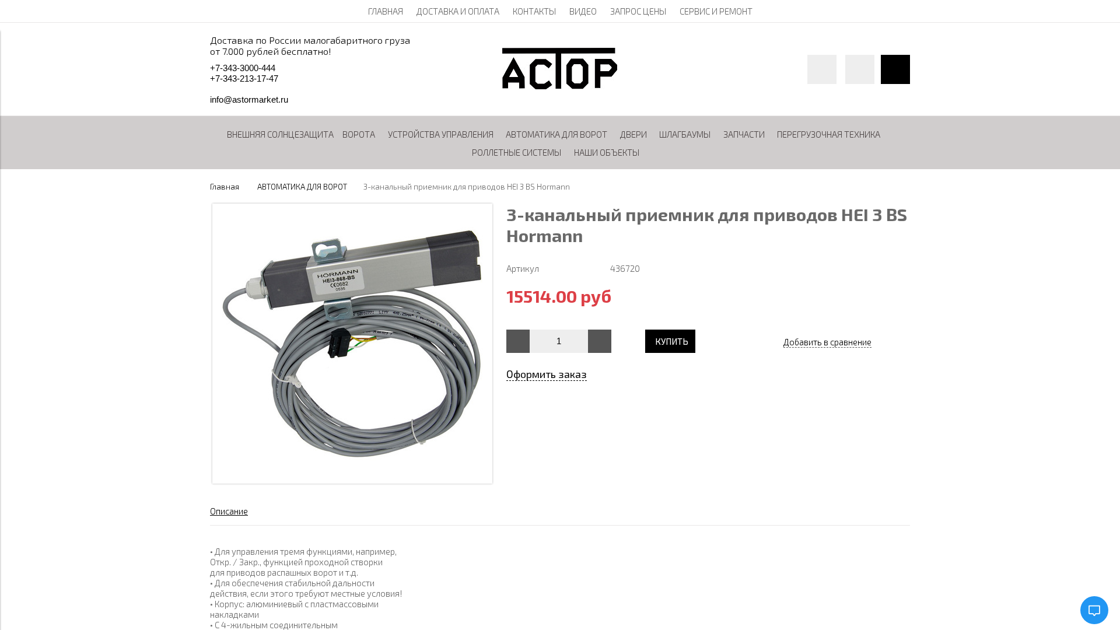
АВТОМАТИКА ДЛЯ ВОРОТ (302, 186)
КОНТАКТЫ (534, 11)
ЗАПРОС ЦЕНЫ (638, 11)
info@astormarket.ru (249, 99)
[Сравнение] (859, 69)
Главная (224, 186)
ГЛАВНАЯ (385, 11)
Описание (229, 511)
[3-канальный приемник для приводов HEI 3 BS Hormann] (352, 480)
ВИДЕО (583, 11)
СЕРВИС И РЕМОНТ (716, 11)
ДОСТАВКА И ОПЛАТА (457, 11)
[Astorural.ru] (559, 85)
